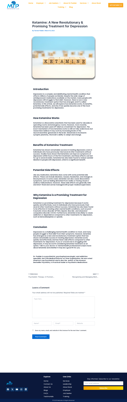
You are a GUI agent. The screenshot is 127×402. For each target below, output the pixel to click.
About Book (96, 3)
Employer (40, 3)
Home (30, 3)
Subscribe (103, 388)
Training (61, 7)
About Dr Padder (70, 3)
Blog (71, 7)
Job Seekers (53, 3)
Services (83, 3)
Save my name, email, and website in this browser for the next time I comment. (61, 330)
